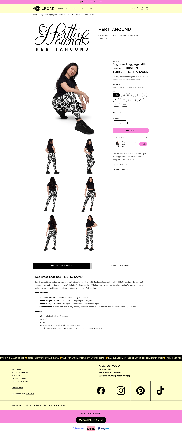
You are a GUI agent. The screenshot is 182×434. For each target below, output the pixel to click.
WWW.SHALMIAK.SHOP (91, 420)
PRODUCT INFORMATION (61, 265)
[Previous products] (142, 137)
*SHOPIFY (30, 394)
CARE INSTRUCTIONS (120, 265)
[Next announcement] (148, 2)
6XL (124, 104)
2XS (116, 95)
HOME (35, 15)
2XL (123, 100)
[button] (68, 8)
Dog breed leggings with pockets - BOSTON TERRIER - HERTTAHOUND (67, 15)
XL (116, 100)
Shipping (126, 87)
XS (124, 95)
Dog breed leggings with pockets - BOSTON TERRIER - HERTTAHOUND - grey (130, 142)
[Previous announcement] (33, 2)
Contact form (17, 388)
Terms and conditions (22, 405)
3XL (131, 100)
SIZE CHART (117, 112)
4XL (140, 100)
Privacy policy (41, 405)
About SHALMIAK (57, 405)
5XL (116, 104)
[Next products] (146, 137)
